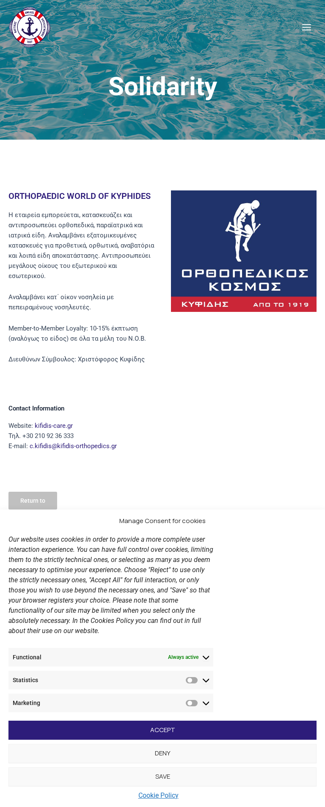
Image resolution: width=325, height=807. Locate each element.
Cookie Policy (158, 795)
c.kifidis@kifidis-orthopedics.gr (72, 446)
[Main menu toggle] (307, 27)
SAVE (162, 776)
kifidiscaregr (54, 426)
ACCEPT (162, 729)
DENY (163, 753)
